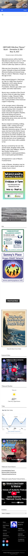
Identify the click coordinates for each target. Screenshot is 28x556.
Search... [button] (5, 538)
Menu (25, 10)
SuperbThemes (14, 554)
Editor (20, 55)
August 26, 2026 (21, 530)
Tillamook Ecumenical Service (9, 474)
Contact (5, 530)
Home (4, 522)
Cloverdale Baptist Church (8, 470)
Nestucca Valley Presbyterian (9, 472)
